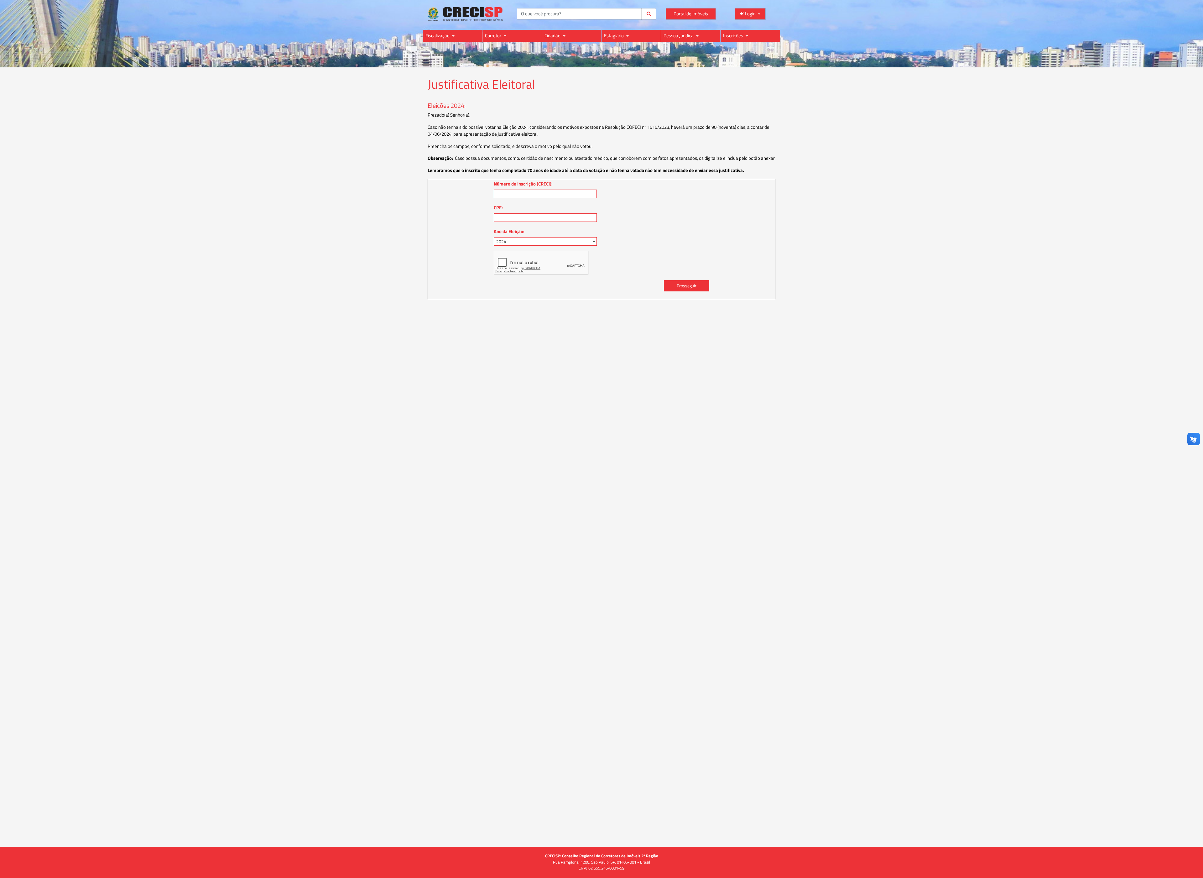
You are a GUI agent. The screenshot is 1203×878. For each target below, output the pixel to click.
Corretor (493, 35)
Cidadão (552, 35)
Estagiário (614, 35)
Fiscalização (437, 35)
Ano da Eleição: (509, 231)
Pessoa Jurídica (679, 35)
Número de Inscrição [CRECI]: (523, 183)
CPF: (498, 207)
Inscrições (733, 35)
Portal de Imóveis (691, 13)
